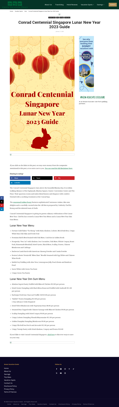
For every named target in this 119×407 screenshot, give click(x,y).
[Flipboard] (60, 369)
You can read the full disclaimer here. (59, 168)
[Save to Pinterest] (2, 205)
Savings (61, 17)
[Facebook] (56, 369)
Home (11, 11)
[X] (56, 373)
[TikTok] (73, 369)
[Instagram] (65, 369)
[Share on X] (2, 202)
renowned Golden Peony (22, 202)
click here (51, 335)
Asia (25, 11)
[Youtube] (60, 373)
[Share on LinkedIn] (2, 209)
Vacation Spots (19, 11)
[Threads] (65, 373)
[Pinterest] (69, 369)
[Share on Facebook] (2, 198)
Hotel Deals (67, 17)
